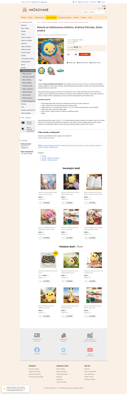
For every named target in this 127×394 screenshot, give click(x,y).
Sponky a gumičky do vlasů (28, 110)
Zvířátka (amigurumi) (28, 101)
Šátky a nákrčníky (27, 89)
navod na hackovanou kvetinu (51, 145)
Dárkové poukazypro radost (37, 340)
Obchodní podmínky (35, 374)
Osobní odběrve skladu (63, 340)
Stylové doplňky (26, 113)
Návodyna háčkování (90, 354)
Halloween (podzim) (28, 77)
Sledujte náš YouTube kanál (46, 138)
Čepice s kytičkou (26, 37)
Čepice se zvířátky (26, 40)
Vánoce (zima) (26, 95)
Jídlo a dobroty (26, 80)
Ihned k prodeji (51, 17)
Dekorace (24, 43)
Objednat (94, 2)
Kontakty (102, 2)
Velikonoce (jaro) (27, 98)
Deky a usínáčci (27, 74)
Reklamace (60, 379)
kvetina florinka (65, 145)
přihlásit (34, 2)
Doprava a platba (34, 369)
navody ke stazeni (89, 145)
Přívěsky (83, 17)
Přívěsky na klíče (27, 86)
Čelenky (23, 17)
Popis (40, 80)
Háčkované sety (39, 17)
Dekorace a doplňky (28, 71)
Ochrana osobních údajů (36, 377)
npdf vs (81, 145)
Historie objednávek (90, 371)
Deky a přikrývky (26, 46)
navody (46, 147)
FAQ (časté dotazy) (62, 374)
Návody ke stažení (77, 40)
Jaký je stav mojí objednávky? (30, 129)
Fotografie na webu (34, 371)
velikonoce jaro (53, 147)
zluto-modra (74, 145)
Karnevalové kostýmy (64, 17)
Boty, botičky (25, 28)
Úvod (38, 22)
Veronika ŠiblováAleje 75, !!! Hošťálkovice (90, 340)
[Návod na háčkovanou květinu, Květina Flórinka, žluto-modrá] (51, 63)
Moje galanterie (25, 61)
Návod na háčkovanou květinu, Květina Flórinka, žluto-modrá (73, 22)
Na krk (23, 64)
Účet (75, 2)
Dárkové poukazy (29, 123)
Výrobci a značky (61, 382)
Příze (90, 17)
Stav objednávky (89, 374)
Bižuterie (23, 25)
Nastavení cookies (89, 379)
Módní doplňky (27, 83)
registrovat (44, 2)
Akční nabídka (61, 369)
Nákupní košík (84, 2)
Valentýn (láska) (27, 92)
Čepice (30, 17)
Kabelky (23, 55)
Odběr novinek (88, 377)
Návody (76, 17)
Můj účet (87, 369)
